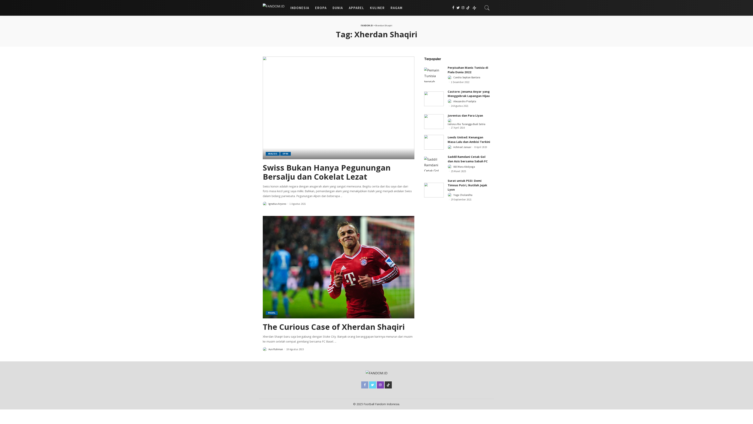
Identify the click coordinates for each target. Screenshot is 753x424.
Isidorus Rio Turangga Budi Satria (466, 124)
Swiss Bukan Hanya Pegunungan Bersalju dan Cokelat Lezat (327, 172)
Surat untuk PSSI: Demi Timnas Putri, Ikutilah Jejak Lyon (467, 185)
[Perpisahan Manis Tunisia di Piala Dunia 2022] (434, 75)
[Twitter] (458, 8)
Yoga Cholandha (462, 195)
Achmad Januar (462, 147)
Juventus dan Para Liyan (465, 115)
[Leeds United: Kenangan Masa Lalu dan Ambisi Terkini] (434, 142)
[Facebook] (453, 8)
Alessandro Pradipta (464, 101)
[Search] (487, 8)
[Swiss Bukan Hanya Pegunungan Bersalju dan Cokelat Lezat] (338, 108)
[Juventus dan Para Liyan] (434, 121)
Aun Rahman (275, 349)
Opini (285, 153)
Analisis (272, 153)
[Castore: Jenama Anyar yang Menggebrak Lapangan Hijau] (434, 98)
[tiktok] (468, 8)
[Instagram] (463, 8)
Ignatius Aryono (277, 204)
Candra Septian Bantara (466, 77)
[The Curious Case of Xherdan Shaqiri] (338, 267)
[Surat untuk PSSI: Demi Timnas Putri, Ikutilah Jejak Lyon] (434, 190)
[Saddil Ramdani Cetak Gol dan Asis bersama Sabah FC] (434, 164)
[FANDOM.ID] (274, 8)
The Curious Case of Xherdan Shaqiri (334, 326)
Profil (271, 313)
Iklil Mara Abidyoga (464, 166)
